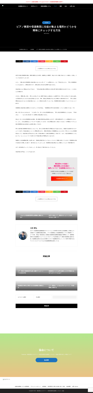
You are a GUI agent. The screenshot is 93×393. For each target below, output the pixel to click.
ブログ (55, 6)
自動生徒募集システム (46, 6)
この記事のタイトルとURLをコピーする (46, 68)
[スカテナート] (6, 6)
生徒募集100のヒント (23, 6)
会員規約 (44, 386)
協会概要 (68, 386)
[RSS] (89, 380)
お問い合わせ (75, 386)
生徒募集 (46, 22)
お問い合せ (72, 6)
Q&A (66, 6)
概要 (61, 6)
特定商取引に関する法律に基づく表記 (56, 386)
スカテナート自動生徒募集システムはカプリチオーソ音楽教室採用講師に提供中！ (45, 1)
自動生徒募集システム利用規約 (22, 386)
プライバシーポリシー (36, 386)
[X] (35, 243)
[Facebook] (33, 243)
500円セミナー (34, 6)
